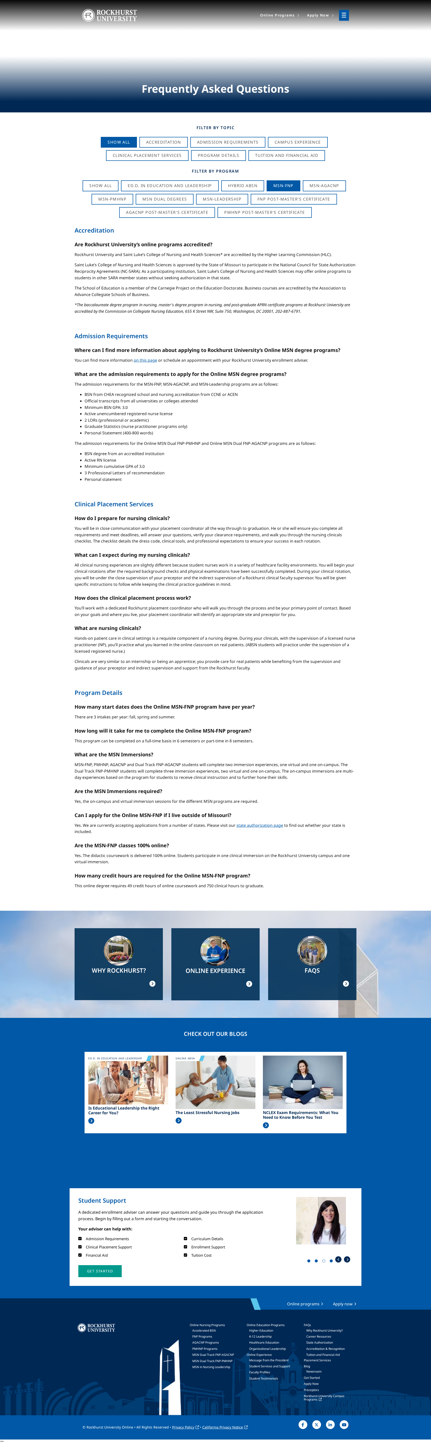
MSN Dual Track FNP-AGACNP (213, 1355)
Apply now (343, 1304)
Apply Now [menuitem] (318, 15)
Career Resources (318, 1336)
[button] (100, 1271)
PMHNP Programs (204, 1349)
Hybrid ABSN (242, 185)
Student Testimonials (263, 1378)
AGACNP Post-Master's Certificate (167, 212)
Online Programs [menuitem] (277, 15)
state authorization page (259, 825)
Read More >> (91, 1121)
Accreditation (163, 142)
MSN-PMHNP (112, 199)
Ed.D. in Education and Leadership (170, 185)
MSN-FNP (283, 185)
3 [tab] (324, 1261)
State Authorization (319, 1342)
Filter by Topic (216, 127)
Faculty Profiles (259, 1372)
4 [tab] (332, 1261)
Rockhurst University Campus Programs (324, 1398)
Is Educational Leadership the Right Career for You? (123, 1110)
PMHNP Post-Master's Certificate (264, 212)
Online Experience (259, 1355)
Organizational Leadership (267, 1349)
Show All (119, 142)
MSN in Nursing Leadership (211, 1367)
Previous (338, 1259)
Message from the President (269, 1360)
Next (347, 1259)
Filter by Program (215, 171)
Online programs (303, 1304)
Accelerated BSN (204, 1330)
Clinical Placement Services (147, 155)
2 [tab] (317, 1261)
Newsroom (314, 1371)
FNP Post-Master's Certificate (293, 199)
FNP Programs (202, 1336)
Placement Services (317, 1360)
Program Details (218, 155)
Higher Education (261, 1330)
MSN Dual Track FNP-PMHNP (212, 1361)
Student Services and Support (269, 1366)
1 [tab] (309, 1261)
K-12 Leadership (260, 1336)
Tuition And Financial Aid (286, 155)
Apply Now (311, 1384)
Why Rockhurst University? (324, 1330)
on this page (145, 360)
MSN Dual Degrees (164, 199)
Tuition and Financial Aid (323, 1355)
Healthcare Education (264, 1342)
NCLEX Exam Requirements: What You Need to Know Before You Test (300, 1115)
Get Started (312, 1378)
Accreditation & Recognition (325, 1349)
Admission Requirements (228, 142)
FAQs (307, 1325)
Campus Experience (298, 142)
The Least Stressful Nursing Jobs (207, 1112)
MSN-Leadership (222, 199)
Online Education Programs (266, 1325)
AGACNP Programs (205, 1342)
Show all (100, 185)
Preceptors (311, 1390)
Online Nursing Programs (207, 1325)
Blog (307, 1366)
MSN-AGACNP (324, 185)
